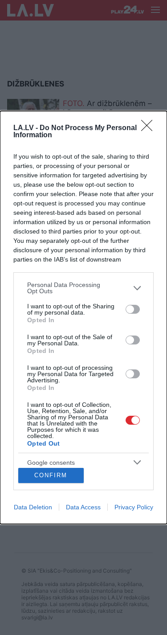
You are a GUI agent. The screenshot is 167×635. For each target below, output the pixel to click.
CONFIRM (50, 475)
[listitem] (83, 288)
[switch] (133, 309)
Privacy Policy (133, 507)
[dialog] (83, 317)
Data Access (83, 507)
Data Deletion (33, 507)
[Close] (149, 128)
